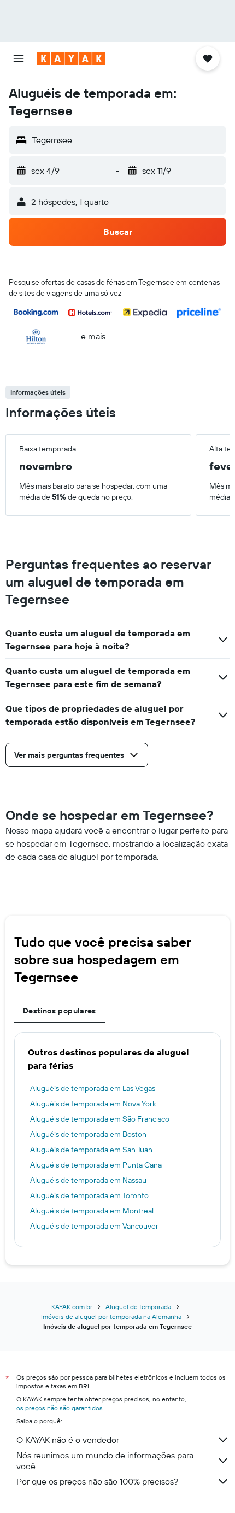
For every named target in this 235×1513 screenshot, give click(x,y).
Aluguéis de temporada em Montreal (92, 1211)
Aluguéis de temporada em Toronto (89, 1195)
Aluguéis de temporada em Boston (88, 1134)
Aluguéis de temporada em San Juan (91, 1149)
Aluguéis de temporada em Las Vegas (92, 1088)
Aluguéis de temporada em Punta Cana (96, 1165)
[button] (19, 58)
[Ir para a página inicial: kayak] (71, 58)
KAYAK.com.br (71, 1307)
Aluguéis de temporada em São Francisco (99, 1119)
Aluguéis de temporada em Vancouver (94, 1226)
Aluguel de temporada (138, 1307)
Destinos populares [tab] (59, 1011)
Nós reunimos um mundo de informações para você (104, 1460)
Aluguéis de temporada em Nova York (93, 1104)
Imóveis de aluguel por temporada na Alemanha (111, 1316)
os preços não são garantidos (59, 1408)
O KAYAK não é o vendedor (67, 1439)
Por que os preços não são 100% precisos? (97, 1481)
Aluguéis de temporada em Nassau (88, 1180)
